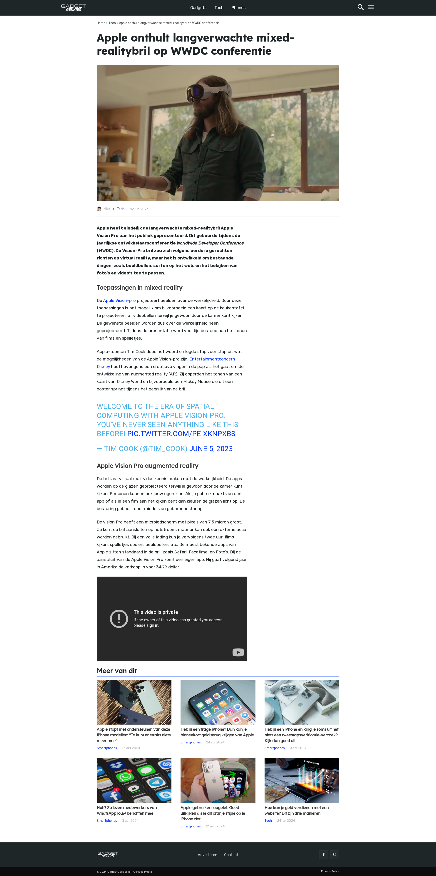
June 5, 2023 (211, 448)
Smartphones (107, 748)
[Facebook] (323, 854)
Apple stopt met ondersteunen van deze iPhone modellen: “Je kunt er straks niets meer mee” (134, 735)
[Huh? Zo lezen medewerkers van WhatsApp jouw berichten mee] (134, 780)
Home (101, 23)
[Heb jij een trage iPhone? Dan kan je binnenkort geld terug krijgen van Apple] (218, 702)
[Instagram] (334, 854)
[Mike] (100, 209)
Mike (106, 209)
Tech (112, 23)
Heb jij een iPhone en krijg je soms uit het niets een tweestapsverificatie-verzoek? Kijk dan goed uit (301, 735)
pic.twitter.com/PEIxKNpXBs (181, 433)
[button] (361, 8)
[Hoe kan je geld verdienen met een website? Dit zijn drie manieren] (302, 780)
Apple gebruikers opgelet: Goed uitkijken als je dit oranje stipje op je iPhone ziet (213, 813)
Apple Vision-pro (119, 300)
